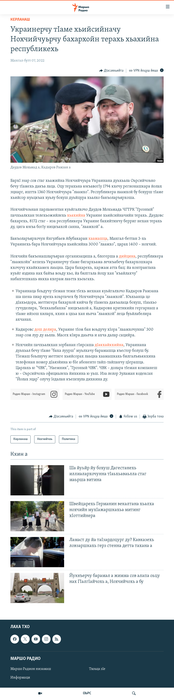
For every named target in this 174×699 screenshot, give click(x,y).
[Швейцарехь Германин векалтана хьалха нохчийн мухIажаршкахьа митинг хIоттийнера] (37, 516)
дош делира (45, 330)
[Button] (111, 71)
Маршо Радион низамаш (30, 669)
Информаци (20, 677)
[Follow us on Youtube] (35, 639)
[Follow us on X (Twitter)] (25, 639)
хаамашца (97, 239)
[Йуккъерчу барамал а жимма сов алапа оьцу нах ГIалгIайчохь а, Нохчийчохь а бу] (37, 588)
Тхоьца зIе (97, 669)
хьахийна (76, 216)
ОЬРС (87, 693)
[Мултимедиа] (40, 693)
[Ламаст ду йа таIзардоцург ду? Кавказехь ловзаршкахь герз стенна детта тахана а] (37, 552)
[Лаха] (134, 693)
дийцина (127, 257)
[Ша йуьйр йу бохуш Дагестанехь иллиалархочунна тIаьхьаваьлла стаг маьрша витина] (37, 480)
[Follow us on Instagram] (46, 639)
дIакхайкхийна (109, 345)
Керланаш (20, 20)
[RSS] (56, 639)
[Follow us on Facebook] (14, 639)
